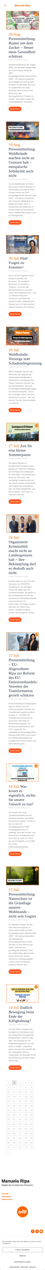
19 (31, 1096)
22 (20, 1101)
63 (26, 1138)
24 (31, 1101)
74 (31, 1147)
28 (26, 1106)
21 (14, 1101)
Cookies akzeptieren (22, 1250)
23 (26, 1101)
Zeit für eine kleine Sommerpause (20, 450)
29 (31, 1106)
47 (20, 1124)
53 (26, 1129)
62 (20, 1138)
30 (8, 1110)
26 (14, 1106)
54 (31, 1129)
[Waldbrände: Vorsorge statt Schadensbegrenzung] (22, 336)
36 (14, 1115)
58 (26, 1133)
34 (31, 1110)
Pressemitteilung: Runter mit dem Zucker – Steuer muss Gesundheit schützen (22, 47)
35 (8, 1115)
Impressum (32, 1267)
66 (14, 1143)
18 (26, 1096)
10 (8, 1092)
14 (31, 1092)
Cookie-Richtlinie (14, 1267)
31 (14, 1110)
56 (14, 1133)
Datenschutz (24, 1267)
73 (26, 1147)
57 (20, 1133)
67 (20, 1143)
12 (20, 1092)
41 (14, 1120)
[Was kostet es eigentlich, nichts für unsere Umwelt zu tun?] (22, 772)
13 (26, 1092)
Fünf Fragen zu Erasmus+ (18, 262)
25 (8, 1106)
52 (20, 1129)
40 (8, 1120)
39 (31, 1115)
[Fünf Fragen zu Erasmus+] (22, 244)
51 (14, 1129)
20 (8, 1101)
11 (14, 1092)
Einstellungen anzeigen (22, 1262)
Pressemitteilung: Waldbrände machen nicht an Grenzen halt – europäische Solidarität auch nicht (22, 162)
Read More (15, 109)
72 (20, 1147)
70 (8, 1147)
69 (31, 1143)
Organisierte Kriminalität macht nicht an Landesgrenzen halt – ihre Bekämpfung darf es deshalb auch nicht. (22, 557)
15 (8, 1096)
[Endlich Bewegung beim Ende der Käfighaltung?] (22, 993)
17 (20, 1096)
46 (14, 1124)
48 (26, 1124)
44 (31, 1120)
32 (20, 1110)
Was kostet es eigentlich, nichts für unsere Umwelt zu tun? (22, 795)
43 (26, 1120)
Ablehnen (22, 1256)
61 (14, 1138)
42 (20, 1120)
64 (31, 1138)
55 (8, 1133)
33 (26, 1110)
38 (26, 1115)
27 (20, 1106)
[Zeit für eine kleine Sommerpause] (22, 432)
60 (8, 1138)
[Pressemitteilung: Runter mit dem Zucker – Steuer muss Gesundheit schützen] (22, 20)
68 (26, 1143)
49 (31, 1124)
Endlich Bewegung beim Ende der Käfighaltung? (21, 1014)
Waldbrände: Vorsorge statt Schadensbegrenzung (25, 358)
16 (14, 1096)
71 (14, 1147)
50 (8, 1129)
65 (8, 1143)
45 (8, 1124)
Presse (25, 60)
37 (20, 1115)
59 (31, 1133)
